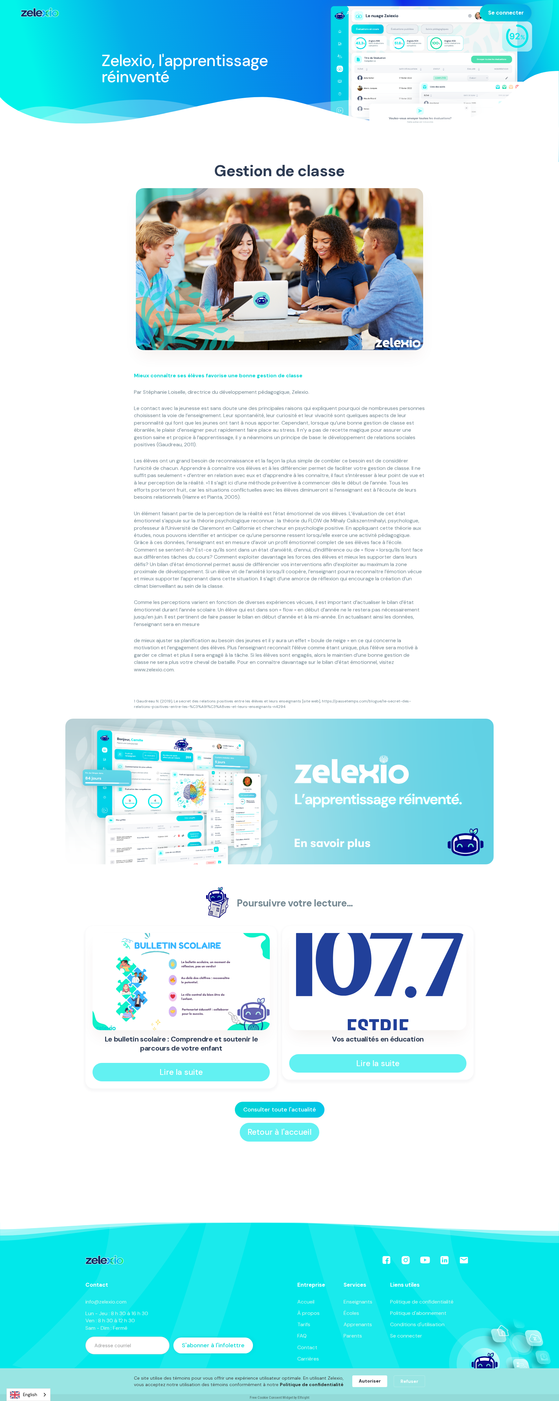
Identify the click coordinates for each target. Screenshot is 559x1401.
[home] (40, 12)
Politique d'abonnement (418, 1313)
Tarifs (430, 12)
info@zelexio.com (105, 1302)
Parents (353, 1336)
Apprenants (358, 1324)
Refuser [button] (409, 1381)
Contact (307, 1347)
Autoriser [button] (370, 1381)
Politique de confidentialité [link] (312, 1384)
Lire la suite (181, 1072)
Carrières (308, 1359)
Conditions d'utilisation (417, 1324)
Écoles (351, 1313)
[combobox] (28, 1394)
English (30, 1394)
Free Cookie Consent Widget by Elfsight (279, 1397)
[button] (358, 13)
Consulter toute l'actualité (279, 1109)
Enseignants (358, 1302)
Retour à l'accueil (279, 1132)
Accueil (305, 1302)
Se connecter (506, 12)
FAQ (302, 1336)
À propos (308, 1313)
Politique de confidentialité (422, 1302)
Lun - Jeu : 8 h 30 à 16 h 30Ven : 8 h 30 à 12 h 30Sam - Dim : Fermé (116, 1320)
